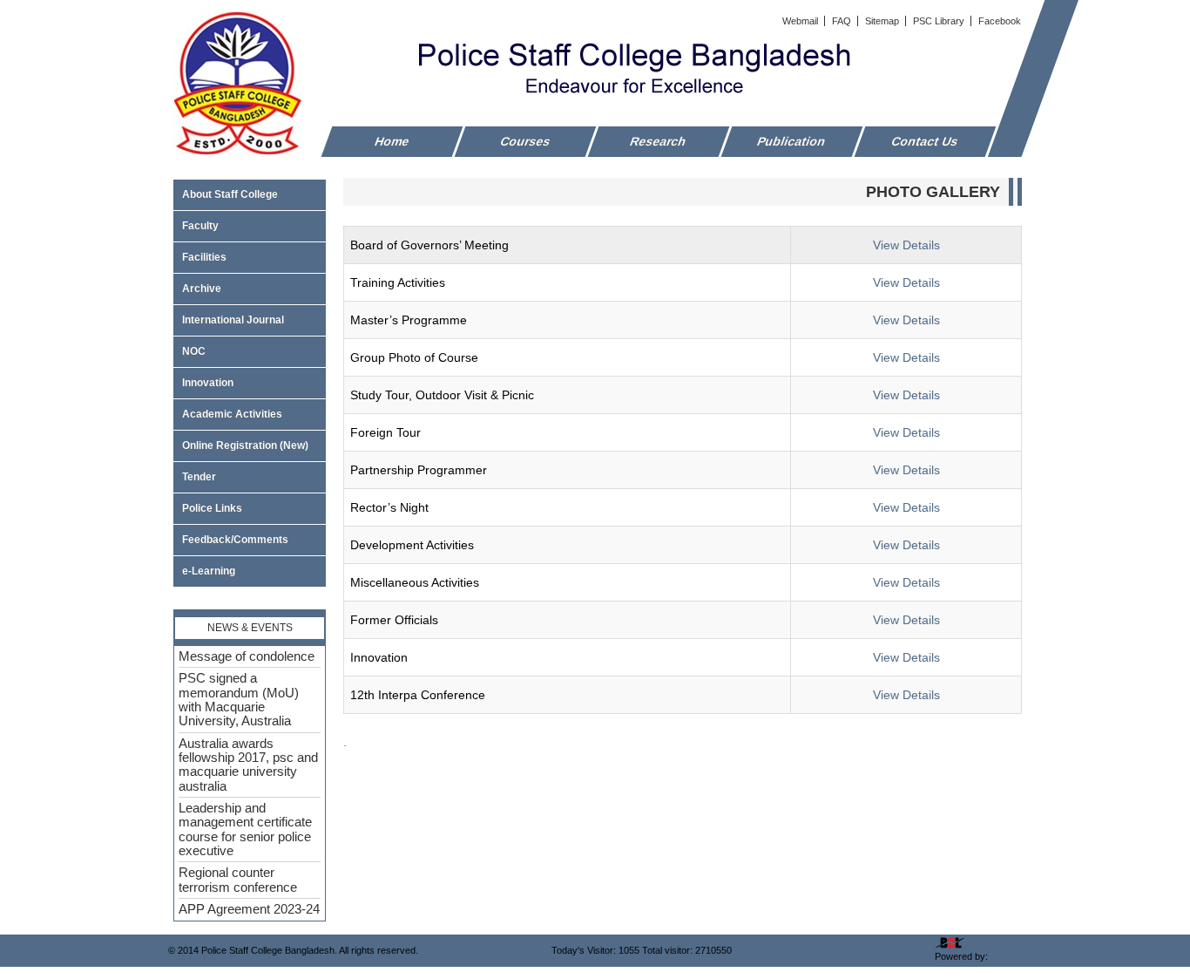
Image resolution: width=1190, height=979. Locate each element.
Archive (201, 288)
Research (658, 141)
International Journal (233, 320)
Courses (525, 141)
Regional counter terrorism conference (238, 880)
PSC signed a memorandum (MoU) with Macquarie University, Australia (239, 699)
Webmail (801, 21)
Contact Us (925, 141)
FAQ (843, 21)
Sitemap (883, 21)
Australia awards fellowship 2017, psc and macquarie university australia (248, 765)
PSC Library (940, 21)
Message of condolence (246, 656)
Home (392, 141)
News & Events (250, 628)
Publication (791, 141)
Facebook (999, 21)
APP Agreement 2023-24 (249, 909)
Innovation (207, 383)
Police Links (212, 508)
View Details (906, 245)
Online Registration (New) (245, 445)
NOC (194, 351)
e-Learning (208, 571)
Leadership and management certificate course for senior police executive (245, 829)
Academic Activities (232, 414)
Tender (199, 477)
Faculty (200, 226)
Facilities (204, 257)
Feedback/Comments (235, 540)
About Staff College (230, 194)
